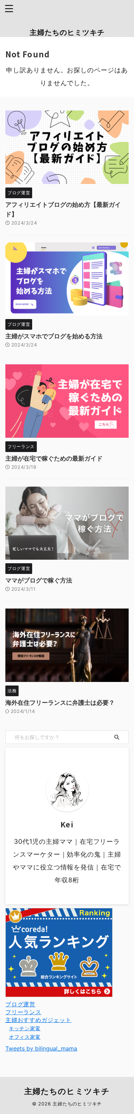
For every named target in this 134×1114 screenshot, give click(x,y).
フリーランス (23, 1012)
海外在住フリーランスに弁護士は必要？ (60, 702)
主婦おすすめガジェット (38, 1019)
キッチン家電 (24, 1028)
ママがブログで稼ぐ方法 (38, 580)
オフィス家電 (24, 1037)
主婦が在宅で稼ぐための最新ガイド (54, 458)
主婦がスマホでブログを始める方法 (54, 336)
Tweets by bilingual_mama (41, 1048)
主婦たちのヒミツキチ (67, 32)
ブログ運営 (20, 1004)
